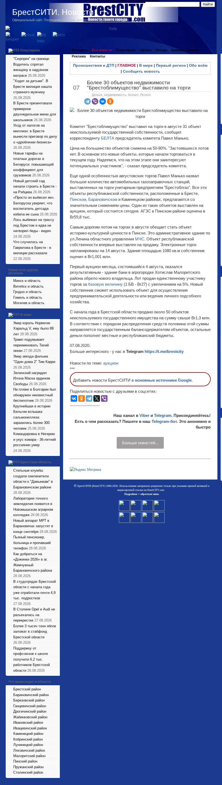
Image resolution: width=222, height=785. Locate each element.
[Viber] (95, 101)
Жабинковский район (30, 717)
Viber (144, 415)
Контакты (97, 56)
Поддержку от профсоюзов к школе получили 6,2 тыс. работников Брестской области (31, 659)
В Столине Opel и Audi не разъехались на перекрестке (34, 614)
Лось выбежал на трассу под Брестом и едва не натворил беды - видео (33, 225)
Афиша (146, 50)
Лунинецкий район (28, 745)
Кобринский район (28, 739)
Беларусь (80, 50)
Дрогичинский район (29, 711)
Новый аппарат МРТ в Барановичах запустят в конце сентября (33, 526)
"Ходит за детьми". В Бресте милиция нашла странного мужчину (32, 86)
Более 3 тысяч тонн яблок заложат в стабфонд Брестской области (34, 631)
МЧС (139, 239)
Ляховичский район (29, 750)
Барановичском (103, 199)
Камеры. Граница (185, 50)
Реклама (79, 56)
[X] (96, 398)
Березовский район (29, 700)
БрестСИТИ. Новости (53, 12)
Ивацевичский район (30, 728)
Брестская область (35, 462)
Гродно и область (27, 292)
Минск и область (27, 281)
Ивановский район (28, 722)
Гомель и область (27, 297)
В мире (26, 315)
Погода (161, 50)
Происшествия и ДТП (93, 65)
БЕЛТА (107, 138)
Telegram (162, 415)
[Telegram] (87, 101)
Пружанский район (28, 767)
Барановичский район (31, 695)
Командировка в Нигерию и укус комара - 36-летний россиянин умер (34, 439)
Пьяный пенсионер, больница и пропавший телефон (32, 542)
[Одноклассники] (110, 101)
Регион (145, 94)
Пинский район (25, 761)
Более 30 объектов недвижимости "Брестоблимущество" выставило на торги (139, 85)
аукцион (110, 363)
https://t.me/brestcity (164, 351)
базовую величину (105, 284)
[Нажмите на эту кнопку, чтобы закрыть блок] (56, 50)
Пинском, (78, 199)
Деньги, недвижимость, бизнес (115, 94)
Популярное (30, 50)
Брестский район (27, 689)
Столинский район (28, 772)
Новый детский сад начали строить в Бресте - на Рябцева (35, 186)
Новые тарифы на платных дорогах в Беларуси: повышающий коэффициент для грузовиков (33, 164)
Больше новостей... (140, 442)
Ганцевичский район (29, 706)
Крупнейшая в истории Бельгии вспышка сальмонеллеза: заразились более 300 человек (31, 417)
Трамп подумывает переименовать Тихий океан (31, 345)
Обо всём (198, 65)
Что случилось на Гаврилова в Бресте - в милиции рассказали (32, 247)
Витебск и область (28, 286)
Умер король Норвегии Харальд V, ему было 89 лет (33, 328)
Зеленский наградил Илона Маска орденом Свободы (31, 378)
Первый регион (171, 65)
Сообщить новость (141, 71)
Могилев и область (28, 303)
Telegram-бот (164, 421)
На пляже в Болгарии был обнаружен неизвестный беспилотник (34, 395)
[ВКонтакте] (102, 101)
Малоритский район (29, 756)
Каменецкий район (28, 734)
